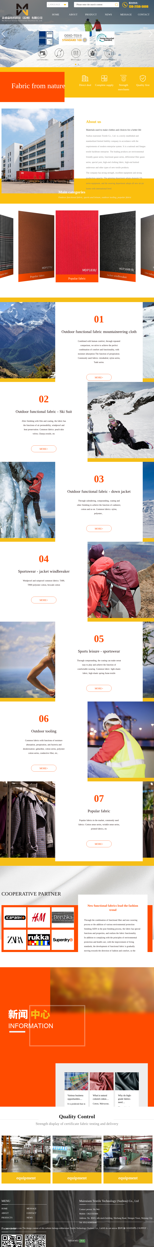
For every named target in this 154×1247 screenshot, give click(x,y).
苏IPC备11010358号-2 (128, 1228)
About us (93, 122)
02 (44, 399)
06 (44, 719)
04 (44, 559)
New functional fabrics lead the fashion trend (113, 908)
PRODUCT (91, 14)
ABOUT (73, 14)
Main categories (71, 192)
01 (99, 319)
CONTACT (143, 14)
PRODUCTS (7, 1218)
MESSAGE (126, 14)
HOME (55, 14)
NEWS (108, 14)
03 (99, 479)
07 (99, 798)
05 (99, 639)
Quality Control (77, 1116)
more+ (99, 377)
